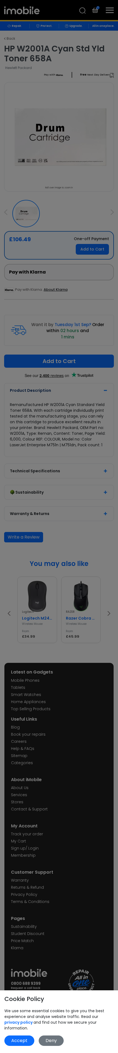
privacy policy (18, 1022)
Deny (51, 1040)
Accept (19, 1040)
